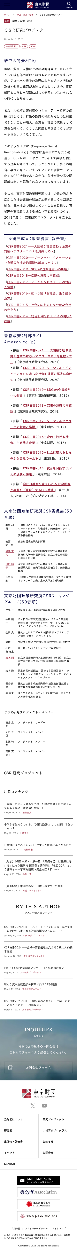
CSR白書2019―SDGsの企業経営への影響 (37, 269)
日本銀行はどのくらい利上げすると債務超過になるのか (38, 847)
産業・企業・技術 (25, 15)
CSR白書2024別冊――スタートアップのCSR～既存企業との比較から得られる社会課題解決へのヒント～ (38, 931)
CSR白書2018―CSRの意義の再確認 (33, 275)
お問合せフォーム (38, 1067)
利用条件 (15, 1228)
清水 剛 (10, 657)
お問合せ (48, 1152)
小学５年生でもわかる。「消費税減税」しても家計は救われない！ (38, 829)
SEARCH (9, 1164)
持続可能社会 (12, 46)
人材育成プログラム (55, 1130)
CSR (24, 46)
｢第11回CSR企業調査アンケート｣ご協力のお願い (38, 970)
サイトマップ (59, 1228)
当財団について (13, 1119)
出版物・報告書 (13, 1141)
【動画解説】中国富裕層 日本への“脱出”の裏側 (38, 886)
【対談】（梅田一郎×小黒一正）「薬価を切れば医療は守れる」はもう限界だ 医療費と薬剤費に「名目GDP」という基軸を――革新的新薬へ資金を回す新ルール (38, 867)
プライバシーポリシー (36, 1228)
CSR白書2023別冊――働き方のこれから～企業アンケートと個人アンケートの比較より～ (38, 1003)
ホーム (7, 15)
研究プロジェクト (53, 1119)
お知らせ (48, 1141)
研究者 (8, 1130)
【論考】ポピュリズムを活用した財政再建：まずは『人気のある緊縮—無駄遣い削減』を (38, 808)
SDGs (33, 46)
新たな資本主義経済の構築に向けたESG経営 (38, 986)
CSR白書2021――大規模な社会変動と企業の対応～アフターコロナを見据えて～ (41, 356)
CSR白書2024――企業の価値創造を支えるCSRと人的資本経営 (38, 951)
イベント (9, 1152)
